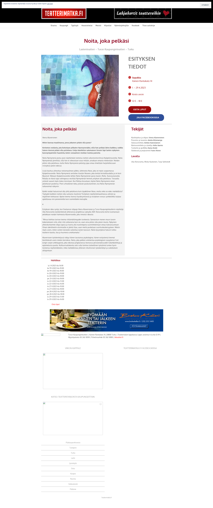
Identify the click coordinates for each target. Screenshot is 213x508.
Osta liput (56, 304)
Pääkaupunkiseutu (73, 442)
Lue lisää (50, 4)
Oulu (73, 468)
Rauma (73, 479)
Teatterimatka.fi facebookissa (140, 348)
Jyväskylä (73, 463)
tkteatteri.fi (119, 337)
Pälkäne (73, 489)
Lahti (73, 458)
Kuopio (73, 474)
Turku (73, 453)
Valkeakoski (73, 484)
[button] (158, 25)
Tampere (73, 448)
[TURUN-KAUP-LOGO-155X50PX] (50, 334)
